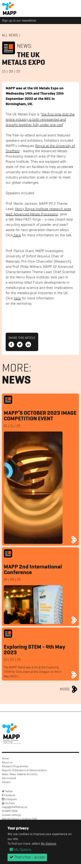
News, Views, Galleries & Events (19, 774)
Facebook (9, 795)
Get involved (9, 778)
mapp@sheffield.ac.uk (14, 807)
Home (5, 758)
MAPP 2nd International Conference (33, 569)
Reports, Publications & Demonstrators (24, 770)
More (65, 689)
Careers (6, 782)
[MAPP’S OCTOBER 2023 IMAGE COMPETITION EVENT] (74, 540)
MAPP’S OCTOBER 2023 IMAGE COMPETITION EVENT (40, 416)
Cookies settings (11, 815)
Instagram (11, 799)
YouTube (10, 803)
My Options (48, 843)
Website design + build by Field (19, 819)
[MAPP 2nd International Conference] (74, 620)
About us (7, 762)
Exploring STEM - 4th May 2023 (34, 650)
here (17, 235)
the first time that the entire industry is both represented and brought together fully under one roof (40, 120)
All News (10, 35)
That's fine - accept (29, 857)
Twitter (9, 791)
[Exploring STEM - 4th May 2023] (74, 675)
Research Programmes (15, 766)
